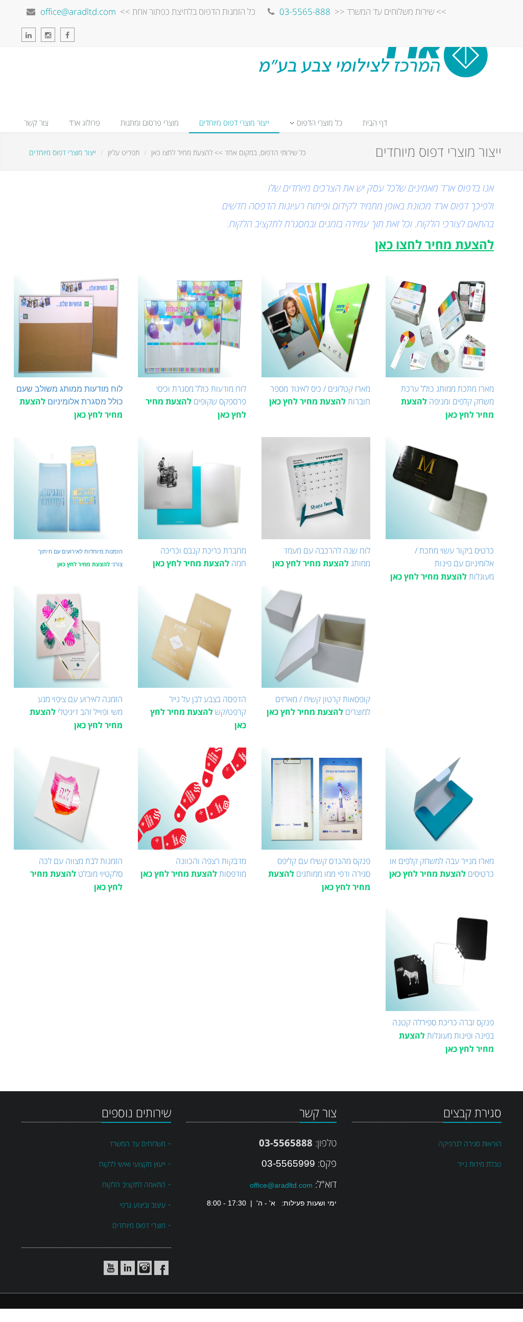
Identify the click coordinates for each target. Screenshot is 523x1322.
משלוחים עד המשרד (137, 1143)
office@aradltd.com (78, 11)
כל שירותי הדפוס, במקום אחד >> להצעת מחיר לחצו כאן (228, 152)
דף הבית (375, 122)
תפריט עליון (123, 152)
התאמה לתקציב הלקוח (133, 1184)
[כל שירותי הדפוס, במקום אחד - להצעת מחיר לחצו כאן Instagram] (144, 1268)
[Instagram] (50, 35)
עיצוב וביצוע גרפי (142, 1205)
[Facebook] (70, 35)
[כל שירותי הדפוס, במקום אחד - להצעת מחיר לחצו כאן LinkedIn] (128, 1268)
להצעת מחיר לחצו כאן (434, 244)
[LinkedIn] (31, 35)
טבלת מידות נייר (480, 1164)
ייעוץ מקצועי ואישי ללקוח (132, 1164)
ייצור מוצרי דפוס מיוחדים (234, 122)
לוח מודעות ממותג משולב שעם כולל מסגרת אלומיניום (69, 401)
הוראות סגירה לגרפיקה (470, 1143)
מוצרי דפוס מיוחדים (138, 1225)
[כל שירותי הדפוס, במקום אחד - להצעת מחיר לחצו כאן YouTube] (111, 1268)
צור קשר (36, 122)
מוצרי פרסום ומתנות (150, 122)
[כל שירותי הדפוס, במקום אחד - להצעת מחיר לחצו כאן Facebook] (161, 1268)
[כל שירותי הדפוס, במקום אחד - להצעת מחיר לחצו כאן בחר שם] (94, 1268)
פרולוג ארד (84, 122)
